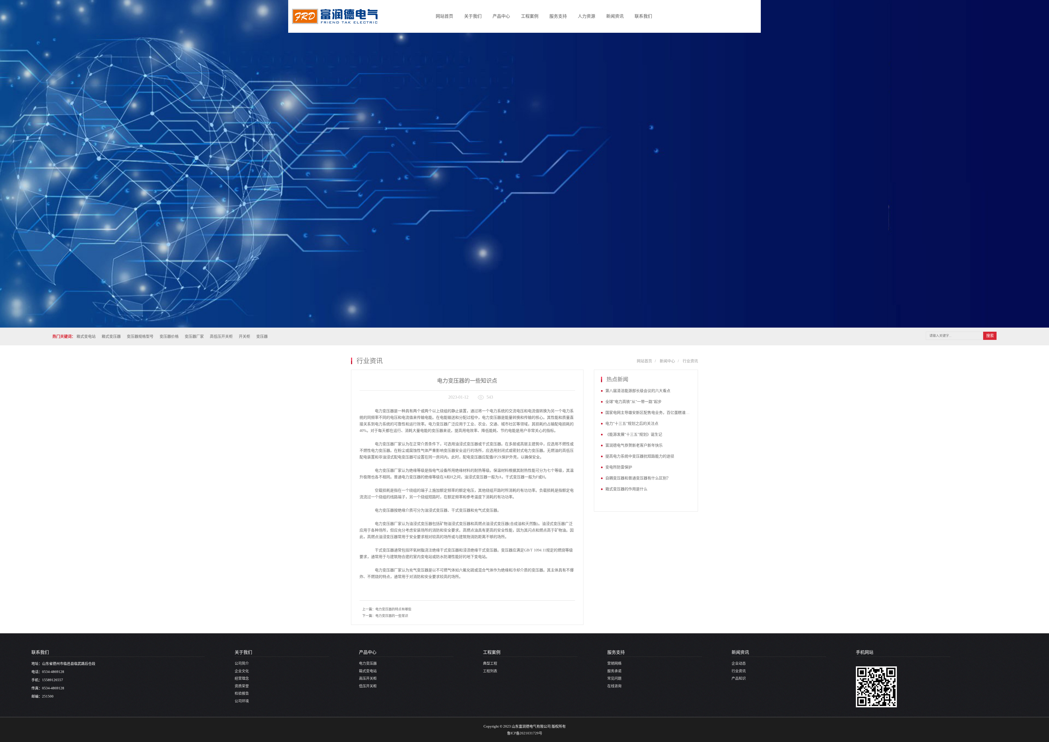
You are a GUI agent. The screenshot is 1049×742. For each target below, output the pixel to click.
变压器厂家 (194, 336)
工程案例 (529, 16)
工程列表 (490, 671)
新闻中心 (667, 361)
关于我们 (473, 16)
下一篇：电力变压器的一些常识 (385, 616)
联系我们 (643, 16)
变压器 (262, 336)
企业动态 (381, 41)
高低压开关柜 (221, 336)
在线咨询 (614, 686)
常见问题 (614, 678)
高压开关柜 (368, 678)
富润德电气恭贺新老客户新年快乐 (634, 445)
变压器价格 (169, 336)
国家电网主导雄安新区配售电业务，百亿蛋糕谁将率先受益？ (648, 413)
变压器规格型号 (140, 336)
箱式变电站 (86, 336)
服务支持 (558, 16)
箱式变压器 (111, 336)
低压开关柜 (368, 686)
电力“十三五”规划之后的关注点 (631, 424)
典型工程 (490, 663)
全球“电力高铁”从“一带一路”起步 (633, 402)
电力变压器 (368, 663)
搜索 (990, 336)
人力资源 (586, 16)
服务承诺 (614, 671)
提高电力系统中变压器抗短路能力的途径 (639, 456)
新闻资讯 (615, 16)
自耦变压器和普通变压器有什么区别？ (637, 478)
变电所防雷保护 (618, 467)
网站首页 (444, 16)
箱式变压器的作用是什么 (626, 489)
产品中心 (501, 16)
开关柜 (244, 336)
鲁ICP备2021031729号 (524, 733)
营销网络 (614, 663)
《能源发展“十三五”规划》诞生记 (633, 434)
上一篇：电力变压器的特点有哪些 (386, 609)
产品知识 (381, 63)
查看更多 (653, 80)
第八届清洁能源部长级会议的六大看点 (637, 391)
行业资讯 (381, 52)
